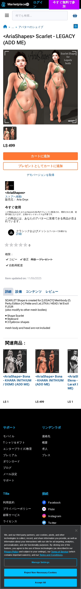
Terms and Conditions (51, 555)
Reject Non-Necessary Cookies (40, 572)
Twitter (52, 522)
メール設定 (10, 474)
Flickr (51, 509)
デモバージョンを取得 (40, 174)
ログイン (38, 4)
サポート (8, 480)
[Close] (76, 530)
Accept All (40, 582)
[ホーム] (5, 27)
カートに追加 (40, 156)
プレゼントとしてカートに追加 (40, 166)
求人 (45, 448)
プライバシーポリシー (17, 508)
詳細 (19, 233)
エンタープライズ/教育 (17, 448)
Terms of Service (59, 551)
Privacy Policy (11, 551)
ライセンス (10, 521)
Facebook (54, 502)
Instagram (54, 516)
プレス (46, 455)
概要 (45, 442)
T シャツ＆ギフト (14, 442)
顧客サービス (11, 515)
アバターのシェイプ (30, 27)
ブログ (7, 467)
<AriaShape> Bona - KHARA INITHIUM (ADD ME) (49, 380)
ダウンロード (11, 461)
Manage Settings (40, 562)
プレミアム (10, 455)
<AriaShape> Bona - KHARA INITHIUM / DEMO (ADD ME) (17, 380)
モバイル (8, 436)
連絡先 (46, 436)
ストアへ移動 (13, 196)
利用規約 (8, 502)
